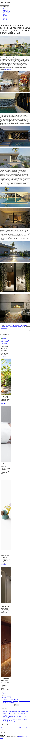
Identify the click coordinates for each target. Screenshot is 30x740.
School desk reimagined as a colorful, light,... (5, 555)
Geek (4, 14)
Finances (5, 15)
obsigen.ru (5, 20)
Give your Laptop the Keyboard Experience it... (5, 464)
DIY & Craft (5, 10)
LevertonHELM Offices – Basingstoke (11, 699)
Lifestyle (5, 18)
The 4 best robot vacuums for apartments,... (5, 348)
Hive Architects (7, 69)
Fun (4, 16)
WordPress (20, 736)
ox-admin (9, 696)
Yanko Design (4, 328)
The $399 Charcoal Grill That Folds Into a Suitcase (14, 721)
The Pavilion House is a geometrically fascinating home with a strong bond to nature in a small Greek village (14, 326)
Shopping (5, 19)
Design (4, 9)
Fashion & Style (6, 12)
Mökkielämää (4, 396)
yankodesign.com (4, 697)
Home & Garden (6, 11)
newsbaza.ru (6, 22)
